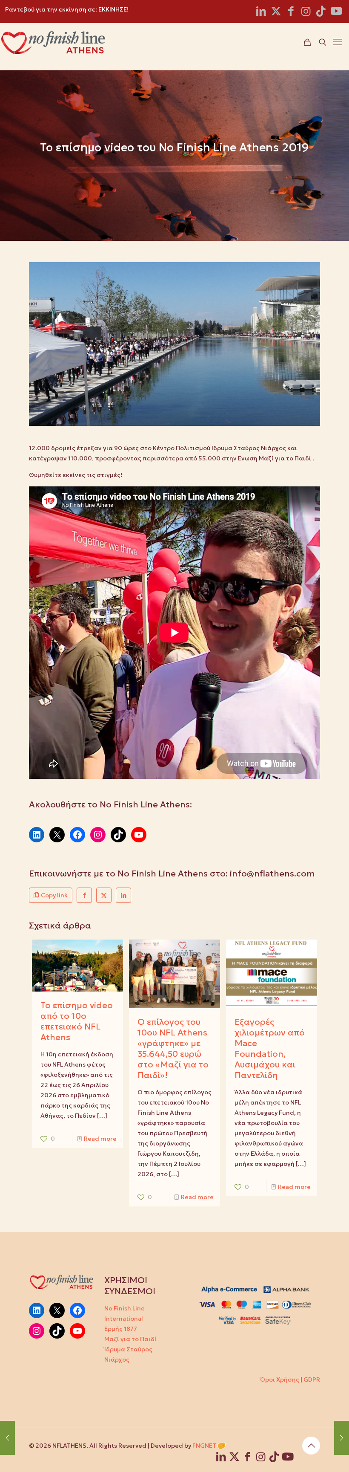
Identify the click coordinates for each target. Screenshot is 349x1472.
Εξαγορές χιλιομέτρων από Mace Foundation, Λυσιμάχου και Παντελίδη (270, 1048)
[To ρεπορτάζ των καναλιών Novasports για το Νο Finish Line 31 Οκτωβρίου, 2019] (341, 1438)
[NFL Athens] (53, 42)
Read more (100, 1138)
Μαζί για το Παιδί (130, 1339)
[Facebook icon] (291, 13)
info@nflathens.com (272, 873)
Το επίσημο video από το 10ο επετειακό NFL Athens (76, 1021)
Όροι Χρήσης (279, 1379)
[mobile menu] (337, 42)
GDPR (311, 1379)
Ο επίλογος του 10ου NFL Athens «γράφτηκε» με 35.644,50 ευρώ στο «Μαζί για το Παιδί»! (173, 1048)
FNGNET (204, 1445)
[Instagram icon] (305, 13)
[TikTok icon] (320, 13)
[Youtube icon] (336, 13)
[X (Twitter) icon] (276, 13)
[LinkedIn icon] (261, 13)
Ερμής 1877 (120, 1329)
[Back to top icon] (311, 1446)
